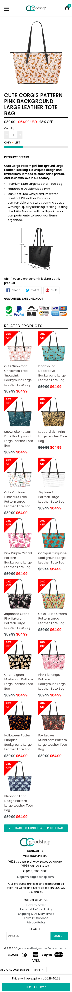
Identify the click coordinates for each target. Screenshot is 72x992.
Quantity (9, 128)
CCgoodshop (22, 948)
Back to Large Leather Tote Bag (39, 828)
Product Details (16, 157)
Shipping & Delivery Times (36, 914)
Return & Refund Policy (36, 909)
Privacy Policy (36, 922)
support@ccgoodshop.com (35, 877)
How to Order (36, 905)
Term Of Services (36, 918)
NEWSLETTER (37, 929)
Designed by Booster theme (48, 948)
